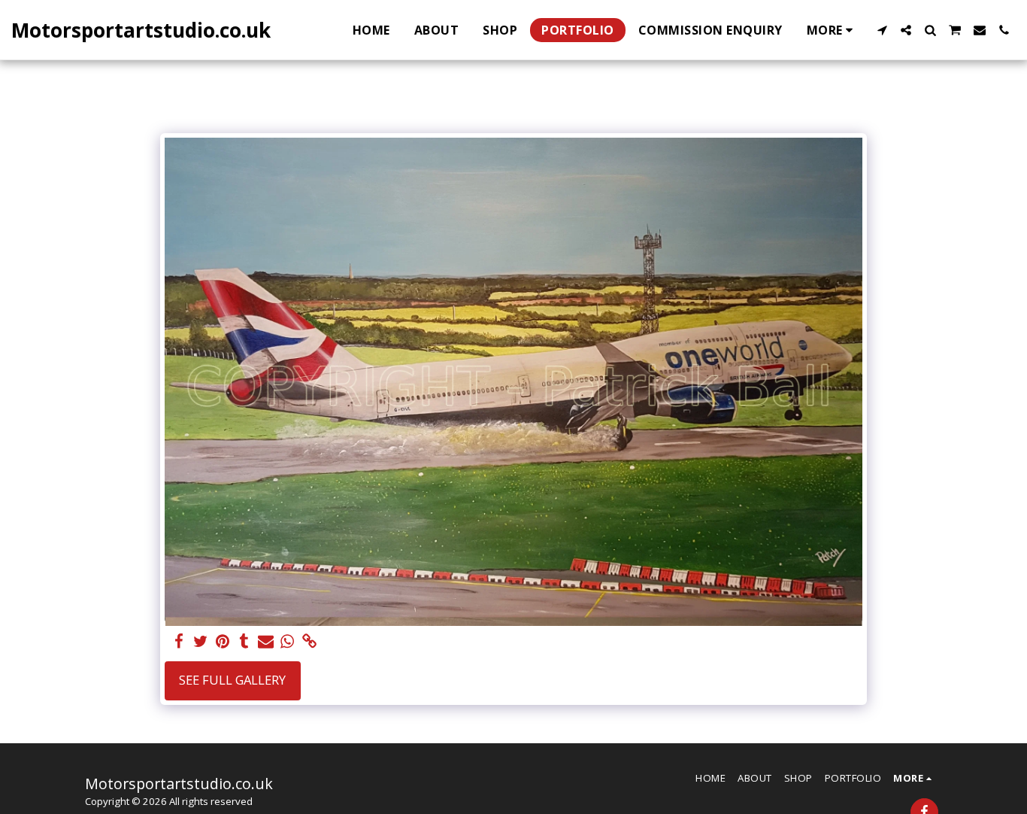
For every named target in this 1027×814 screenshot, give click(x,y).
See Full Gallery (232, 679)
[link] (309, 641)
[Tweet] (200, 641)
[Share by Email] (266, 641)
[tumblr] (244, 641)
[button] (882, 30)
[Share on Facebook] (179, 641)
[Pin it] (222, 641)
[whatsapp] (287, 641)
